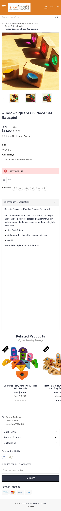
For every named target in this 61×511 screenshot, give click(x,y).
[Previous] (4, 98)
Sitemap (30, 507)
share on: (6, 187)
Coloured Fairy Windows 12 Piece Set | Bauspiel (20, 387)
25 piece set (21, 245)
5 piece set (34, 245)
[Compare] (51, 8)
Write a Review (24, 136)
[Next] (57, 98)
